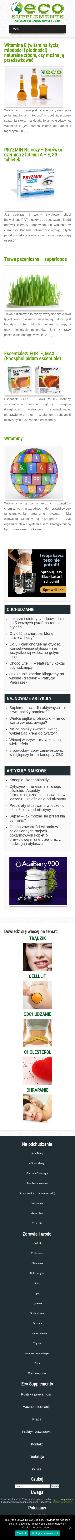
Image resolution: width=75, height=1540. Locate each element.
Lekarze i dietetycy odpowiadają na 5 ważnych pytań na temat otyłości (36, 623)
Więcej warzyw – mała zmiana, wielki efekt (35, 742)
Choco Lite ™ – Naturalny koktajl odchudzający (37, 665)
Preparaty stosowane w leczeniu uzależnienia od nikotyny (36, 807)
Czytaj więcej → (12, 139)
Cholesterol (37, 1253)
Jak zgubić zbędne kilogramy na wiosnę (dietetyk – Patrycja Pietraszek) (36, 678)
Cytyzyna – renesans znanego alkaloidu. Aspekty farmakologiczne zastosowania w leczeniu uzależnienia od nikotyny (37, 792)
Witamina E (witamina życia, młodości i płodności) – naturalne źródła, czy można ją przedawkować (34, 52)
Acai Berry (37, 1153)
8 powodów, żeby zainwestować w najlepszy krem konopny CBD (36, 752)
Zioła (37, 1363)
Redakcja (37, 1457)
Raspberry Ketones (37, 1183)
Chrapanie (37, 1263)
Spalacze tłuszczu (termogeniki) (37, 1193)
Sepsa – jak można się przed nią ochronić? (37, 818)
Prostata (37, 1323)
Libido (37, 1283)
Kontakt (37, 1444)
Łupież (37, 1293)
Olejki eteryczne (37, 1373)
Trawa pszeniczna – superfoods (35, 259)
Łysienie (37, 1303)
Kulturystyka (37, 1273)
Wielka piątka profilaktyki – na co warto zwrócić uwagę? (37, 720)
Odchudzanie (37, 1313)
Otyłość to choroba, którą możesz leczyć (31, 635)
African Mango (37, 1163)
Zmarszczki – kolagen (37, 1353)
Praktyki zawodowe (37, 1432)
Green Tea (37, 1213)
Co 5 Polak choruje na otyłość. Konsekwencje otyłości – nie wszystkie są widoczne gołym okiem (35, 650)
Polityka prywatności (36, 1394)
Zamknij (22, 1533)
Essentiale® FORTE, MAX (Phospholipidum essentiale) (32, 356)
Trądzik (37, 1343)
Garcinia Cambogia (37, 1173)
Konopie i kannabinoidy (29, 780)
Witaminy (13, 438)
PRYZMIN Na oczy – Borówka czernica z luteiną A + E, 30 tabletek (33, 154)
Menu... (18, 29)
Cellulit (37, 1243)
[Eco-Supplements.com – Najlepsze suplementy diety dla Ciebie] (37, 18)
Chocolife (37, 1223)
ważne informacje (62, 1502)
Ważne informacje (37, 1407)
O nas (36, 1469)
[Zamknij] (70, 1528)
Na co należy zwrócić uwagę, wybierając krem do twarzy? (34, 731)
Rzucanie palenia (37, 1333)
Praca (36, 1419)
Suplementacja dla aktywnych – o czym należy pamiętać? (37, 710)
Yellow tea (37, 1203)
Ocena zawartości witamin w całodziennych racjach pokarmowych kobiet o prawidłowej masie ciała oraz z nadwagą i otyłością (35, 835)
